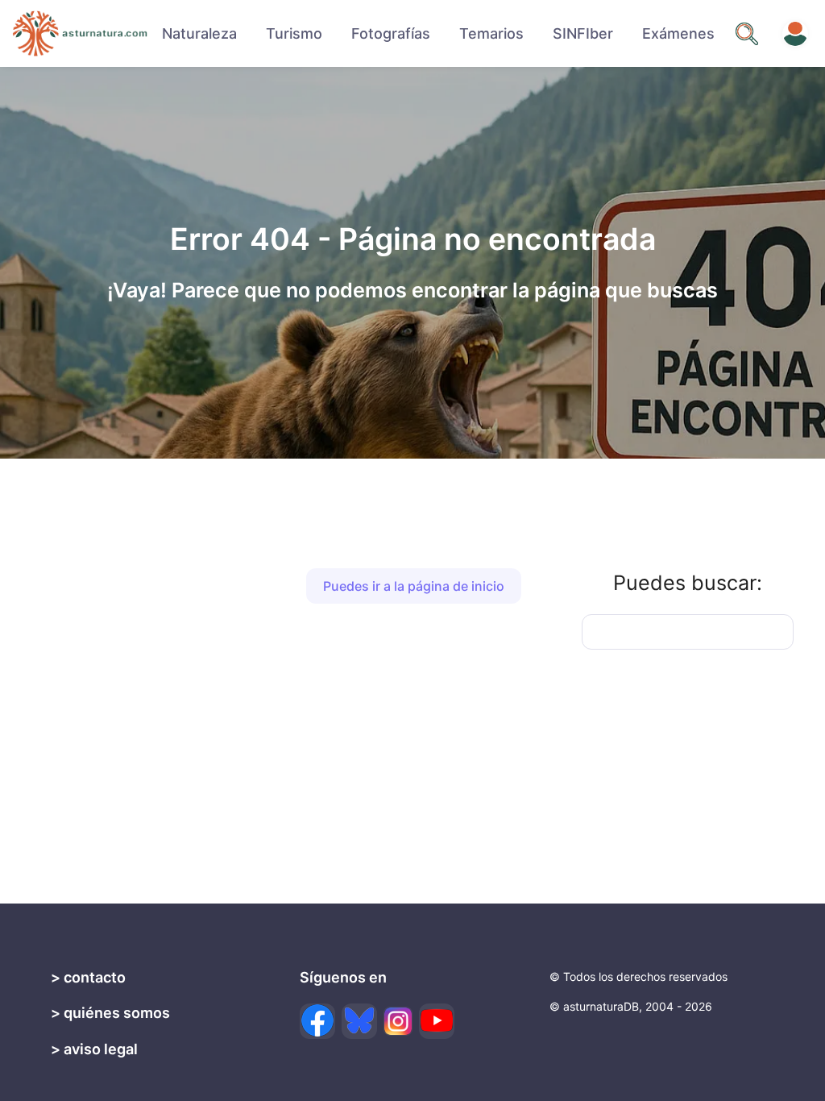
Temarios (491, 33)
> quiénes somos (110, 1012)
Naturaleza (199, 33)
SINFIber (583, 33)
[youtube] (436, 1021)
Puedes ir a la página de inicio (413, 586)
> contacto (88, 977)
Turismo (294, 33)
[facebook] (317, 1021)
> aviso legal (94, 1049)
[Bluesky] (359, 1021)
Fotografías (390, 33)
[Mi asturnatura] (795, 34)
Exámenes (678, 33)
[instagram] (397, 1021)
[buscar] (747, 34)
